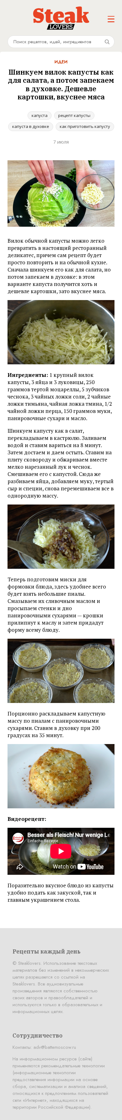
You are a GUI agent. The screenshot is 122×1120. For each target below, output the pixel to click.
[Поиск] (107, 41)
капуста (40, 115)
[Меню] (111, 19)
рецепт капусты (74, 115)
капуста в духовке (30, 126)
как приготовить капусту (85, 126)
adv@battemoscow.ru (54, 1047)
